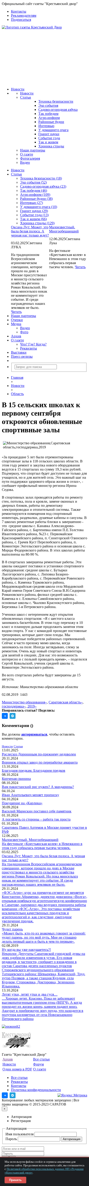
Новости (17, 89)
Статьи (25, 97)
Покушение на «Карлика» (22, 803)
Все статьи (41, 1059)
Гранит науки (48, 134)
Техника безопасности (55, 101)
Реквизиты (28, 348)
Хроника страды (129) (37, 223)
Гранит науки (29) (34, 211)
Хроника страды (51, 146)
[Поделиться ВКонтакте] (5, 716)
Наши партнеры (32, 150)
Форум (38, 1064)
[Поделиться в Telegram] (13, 716)
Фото (24, 332)
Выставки (18, 352)
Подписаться (21, 19)
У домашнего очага (53, 130)
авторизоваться (34, 734)
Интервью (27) (31, 203)
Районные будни (51, 122)
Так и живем (48, 142)
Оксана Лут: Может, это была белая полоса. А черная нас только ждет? (30, 231)
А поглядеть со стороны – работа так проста (36, 819)
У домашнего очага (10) (38, 207)
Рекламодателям (23, 15)
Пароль (11, 1139)
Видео (25, 162)
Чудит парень (12, 929)
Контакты (18, 11)
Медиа (16, 324)
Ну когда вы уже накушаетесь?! (26, 950)
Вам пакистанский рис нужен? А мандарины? (38, 787)
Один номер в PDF (17, 1069)
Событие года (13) (34, 215)
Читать (80, 267)
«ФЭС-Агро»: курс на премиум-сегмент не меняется (43, 893)
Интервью (46, 126)
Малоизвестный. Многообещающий (64, 229)
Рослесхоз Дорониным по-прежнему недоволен (39, 754)
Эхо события (48, 105)
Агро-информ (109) (35, 194)
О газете (26, 154)
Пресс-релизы (22, 356)
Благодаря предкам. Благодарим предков (33, 770)
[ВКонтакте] (5, 1095)
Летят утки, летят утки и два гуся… (30, 994)
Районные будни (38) (36, 199)
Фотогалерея (30, 158)
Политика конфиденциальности (36, 1090)
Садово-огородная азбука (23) (43, 186)
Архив (16, 336)
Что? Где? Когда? (33, 344)
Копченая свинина (16, 779)
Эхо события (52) (33, 182)
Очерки (17, 320)
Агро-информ (49, 118)
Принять (15, 1180)
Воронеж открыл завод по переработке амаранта (40, 762)
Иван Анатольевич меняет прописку (30, 795)
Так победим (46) (33, 190)
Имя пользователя (19, 1134)
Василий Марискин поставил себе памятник (36, 811)
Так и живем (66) (33, 219)
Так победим (48, 114)
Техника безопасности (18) (41, 178)
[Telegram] (13, 1095)
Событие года (49, 138)
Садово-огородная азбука (58, 109)
